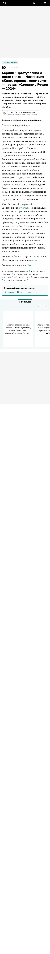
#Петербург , (25, 271)
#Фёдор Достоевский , (24, 277)
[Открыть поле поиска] (34, 3)
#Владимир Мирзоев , (23, 274)
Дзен (30, 292)
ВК (21, 292)
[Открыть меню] (45, 3)
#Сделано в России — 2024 (15, 280)
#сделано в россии (10, 271)
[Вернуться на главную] (5, 3)
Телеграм (10, 292)
